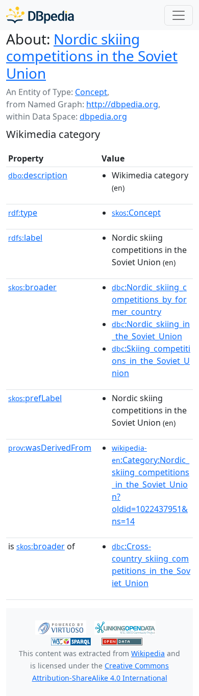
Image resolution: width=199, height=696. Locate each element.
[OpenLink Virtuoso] (60, 627)
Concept (91, 92)
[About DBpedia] (40, 15)
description (37, 175)
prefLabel (35, 398)
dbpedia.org (103, 116)
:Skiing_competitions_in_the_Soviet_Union (151, 361)
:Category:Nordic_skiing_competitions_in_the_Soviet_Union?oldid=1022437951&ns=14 (150, 485)
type (22, 212)
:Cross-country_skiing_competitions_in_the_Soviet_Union (151, 565)
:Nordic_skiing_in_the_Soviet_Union (151, 330)
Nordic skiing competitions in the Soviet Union (92, 56)
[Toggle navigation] (178, 15)
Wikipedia (148, 653)
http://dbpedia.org (122, 104)
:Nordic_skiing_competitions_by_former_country (149, 299)
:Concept (136, 212)
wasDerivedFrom (49, 447)
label (25, 237)
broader (32, 287)
